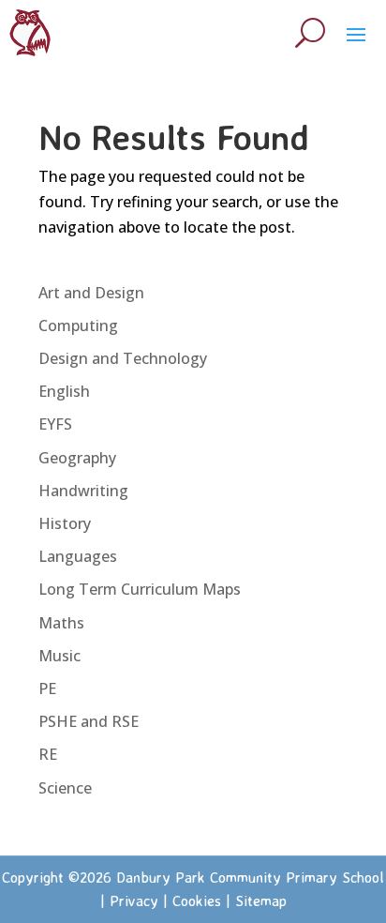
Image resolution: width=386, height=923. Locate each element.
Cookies (196, 900)
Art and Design (91, 292)
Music (59, 655)
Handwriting (83, 490)
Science (65, 788)
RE (47, 754)
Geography (77, 457)
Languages (77, 556)
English (64, 391)
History (64, 523)
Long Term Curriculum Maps (139, 589)
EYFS (55, 424)
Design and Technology (122, 358)
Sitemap (261, 900)
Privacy (134, 900)
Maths (61, 623)
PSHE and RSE (88, 721)
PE (47, 688)
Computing (78, 325)
